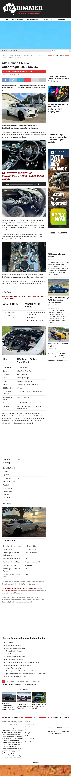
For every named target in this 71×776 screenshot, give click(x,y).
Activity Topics (48, 19)
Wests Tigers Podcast (60, 731)
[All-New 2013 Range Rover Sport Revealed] (24, 697)
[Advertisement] (35, 35)
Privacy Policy (29, 733)
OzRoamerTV (62, 19)
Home (6, 19)
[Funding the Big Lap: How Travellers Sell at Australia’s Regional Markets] (58, 125)
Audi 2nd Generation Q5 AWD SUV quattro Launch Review (58, 300)
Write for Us (28, 741)
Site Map (27, 736)
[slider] (42, 184)
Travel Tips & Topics (33, 19)
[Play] (4, 184)
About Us (4, 50)
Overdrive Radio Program (12, 599)
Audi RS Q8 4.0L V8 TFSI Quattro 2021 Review (39, 706)
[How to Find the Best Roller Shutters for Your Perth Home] (58, 66)
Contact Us (13, 50)
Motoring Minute (11, 588)
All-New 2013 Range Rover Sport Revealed (24, 706)
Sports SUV (36, 681)
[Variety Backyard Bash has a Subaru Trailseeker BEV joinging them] (58, 94)
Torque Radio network (31, 584)
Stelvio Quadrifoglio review (12, 684)
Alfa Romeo (10, 681)
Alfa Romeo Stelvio (23, 681)
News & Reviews (17, 19)
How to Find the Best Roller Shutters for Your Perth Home (58, 78)
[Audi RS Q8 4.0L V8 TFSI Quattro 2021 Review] (39, 697)
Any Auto (50, 731)
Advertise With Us (30, 724)
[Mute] (38, 184)
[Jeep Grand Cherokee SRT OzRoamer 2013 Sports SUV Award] (9, 697)
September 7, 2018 (54, 259)
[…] (60, 274)
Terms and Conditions (31, 739)
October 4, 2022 (8, 75)
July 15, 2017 (52, 305)
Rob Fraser (18, 75)
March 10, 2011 (53, 348)
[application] (24, 184)
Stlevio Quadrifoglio (31, 684)
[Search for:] (60, 50)
